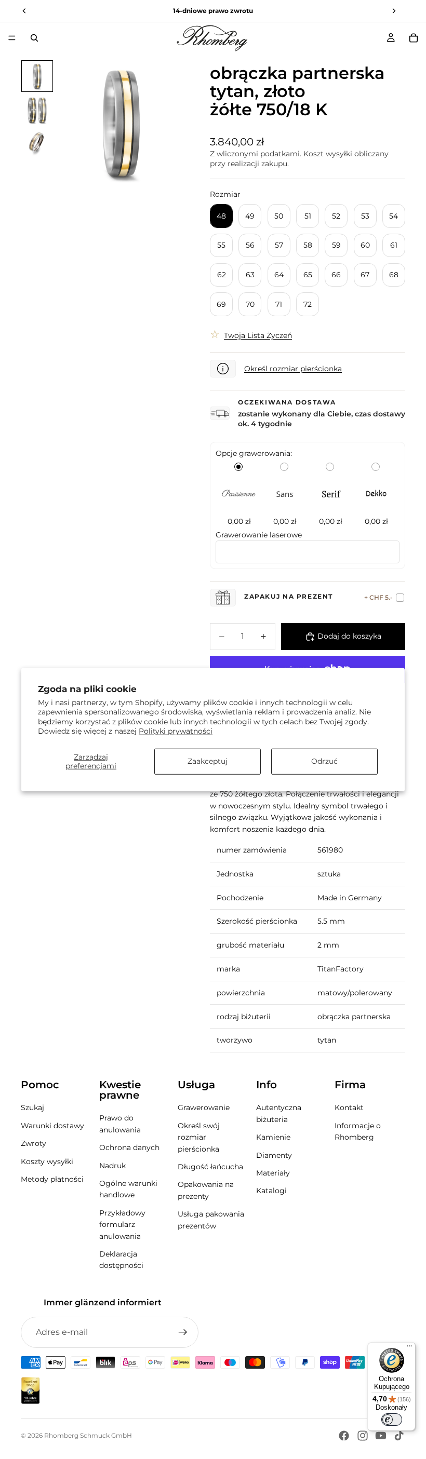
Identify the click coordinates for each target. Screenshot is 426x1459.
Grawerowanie (204, 1107)
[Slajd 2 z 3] (37, 110)
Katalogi (271, 1190)
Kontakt (349, 1107)
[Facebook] (344, 1435)
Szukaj (32, 1107)
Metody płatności (52, 1179)
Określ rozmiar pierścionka (293, 368)
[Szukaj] (34, 37)
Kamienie (273, 1137)
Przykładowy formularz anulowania (122, 1224)
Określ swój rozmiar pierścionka (199, 1137)
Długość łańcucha (210, 1166)
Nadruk (112, 1165)
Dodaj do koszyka (349, 636)
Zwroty (33, 1143)
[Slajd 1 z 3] (37, 76)
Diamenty (274, 1154)
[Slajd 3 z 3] (37, 144)
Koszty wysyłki (47, 1161)
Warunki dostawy (52, 1125)
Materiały (273, 1173)
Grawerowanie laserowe (259, 534)
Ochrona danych (129, 1147)
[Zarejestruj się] (183, 1332)
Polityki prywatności (175, 730)
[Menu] (12, 38)
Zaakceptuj (208, 761)
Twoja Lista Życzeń (258, 335)
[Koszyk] (413, 37)
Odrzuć (324, 761)
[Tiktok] (399, 1435)
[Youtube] (381, 1435)
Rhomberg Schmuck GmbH (88, 1435)
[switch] (391, 1419)
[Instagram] (362, 1435)
